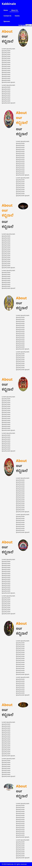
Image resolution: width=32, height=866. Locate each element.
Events (17, 16)
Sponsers (7, 21)
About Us (14, 10)
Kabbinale (9, 4)
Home (6, 10)
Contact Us (7, 16)
